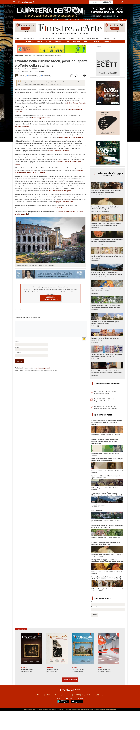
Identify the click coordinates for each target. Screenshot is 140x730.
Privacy (91, 709)
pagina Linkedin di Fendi (65, 201)
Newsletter (68, 20)
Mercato (96, 42)
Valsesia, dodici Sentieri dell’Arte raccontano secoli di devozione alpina (106, 290)
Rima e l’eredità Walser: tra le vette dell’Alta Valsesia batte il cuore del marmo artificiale (105, 306)
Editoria (86, 42)
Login (95, 2)
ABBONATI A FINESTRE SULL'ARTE (50, 298)
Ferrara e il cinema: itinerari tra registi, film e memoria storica (105, 339)
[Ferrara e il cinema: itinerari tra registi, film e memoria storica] (107, 333)
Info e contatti (58, 695)
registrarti (46, 368)
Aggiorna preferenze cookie (101, 709)
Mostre (48, 42)
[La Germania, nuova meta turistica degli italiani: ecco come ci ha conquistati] (107, 532)
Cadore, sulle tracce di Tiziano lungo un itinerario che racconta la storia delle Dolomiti (106, 273)
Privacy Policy (86, 695)
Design (80, 39)
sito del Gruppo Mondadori (40, 117)
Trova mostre (92, 39)
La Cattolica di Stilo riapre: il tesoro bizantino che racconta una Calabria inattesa (106, 191)
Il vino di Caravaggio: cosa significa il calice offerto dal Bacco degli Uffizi (105, 208)
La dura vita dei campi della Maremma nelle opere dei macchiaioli (106, 477)
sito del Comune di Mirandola (58, 150)
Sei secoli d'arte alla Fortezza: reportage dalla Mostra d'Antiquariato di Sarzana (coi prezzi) (106, 578)
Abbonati (107, 2)
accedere (37, 368)
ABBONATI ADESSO (70, 680)
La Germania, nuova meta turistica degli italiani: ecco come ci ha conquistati (107, 526)
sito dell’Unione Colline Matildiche (71, 137)
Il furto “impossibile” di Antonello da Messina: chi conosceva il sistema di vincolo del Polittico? (106, 422)
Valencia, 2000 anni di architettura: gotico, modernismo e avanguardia (105, 323)
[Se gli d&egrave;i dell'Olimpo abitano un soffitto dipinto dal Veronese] (107, 251)
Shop (115, 39)
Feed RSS (77, 695)
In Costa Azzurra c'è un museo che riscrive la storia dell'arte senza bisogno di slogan (106, 224)
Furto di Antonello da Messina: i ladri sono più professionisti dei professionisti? (107, 460)
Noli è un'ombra (96, 510)
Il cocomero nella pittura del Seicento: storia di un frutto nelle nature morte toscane (107, 241)
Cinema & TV (107, 42)
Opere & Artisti (29, 39)
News (17, 39)
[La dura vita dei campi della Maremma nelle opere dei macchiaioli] (107, 483)
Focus (67, 42)
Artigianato (76, 42)
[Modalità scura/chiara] (84, 76)
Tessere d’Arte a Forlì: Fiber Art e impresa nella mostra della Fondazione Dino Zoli (106, 355)
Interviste (58, 42)
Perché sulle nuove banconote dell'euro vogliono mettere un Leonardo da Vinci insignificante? (104, 441)
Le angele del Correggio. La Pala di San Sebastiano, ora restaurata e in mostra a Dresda (107, 561)
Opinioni (61, 39)
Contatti (78, 20)
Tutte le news (28, 42)
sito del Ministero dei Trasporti (60, 190)
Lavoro (106, 39)
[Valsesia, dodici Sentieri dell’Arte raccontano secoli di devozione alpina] (107, 284)
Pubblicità (88, 20)
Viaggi (71, 39)
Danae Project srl (85, 709)
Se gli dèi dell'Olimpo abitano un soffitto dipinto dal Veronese (107, 257)
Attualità (39, 42)
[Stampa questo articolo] (75, 76)
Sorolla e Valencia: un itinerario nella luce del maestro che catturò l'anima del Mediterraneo (106, 372)
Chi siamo (56, 20)
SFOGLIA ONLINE (27, 669)
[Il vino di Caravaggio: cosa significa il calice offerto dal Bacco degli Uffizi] (107, 202)
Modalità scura (98, 695)
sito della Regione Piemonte (75, 103)
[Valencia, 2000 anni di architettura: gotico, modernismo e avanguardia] (107, 316)
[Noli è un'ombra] (107, 515)
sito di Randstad (61, 208)
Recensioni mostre (46, 39)
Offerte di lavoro (39, 71)
